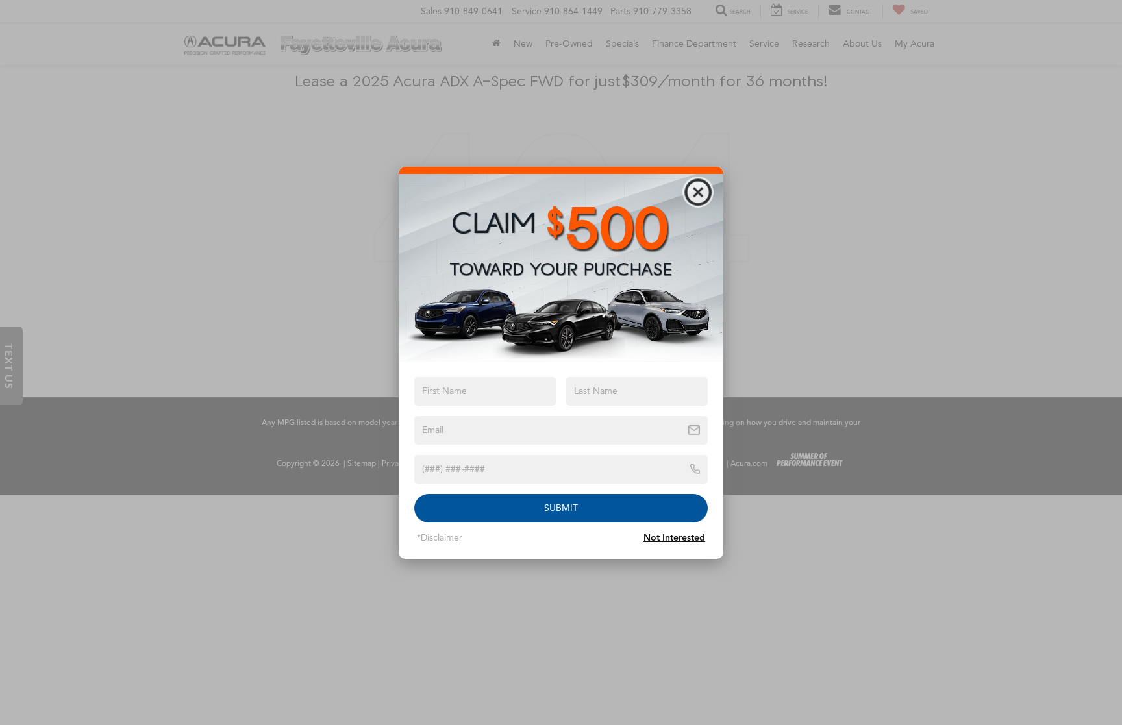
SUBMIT (561, 507)
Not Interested (674, 537)
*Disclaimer (439, 537)
